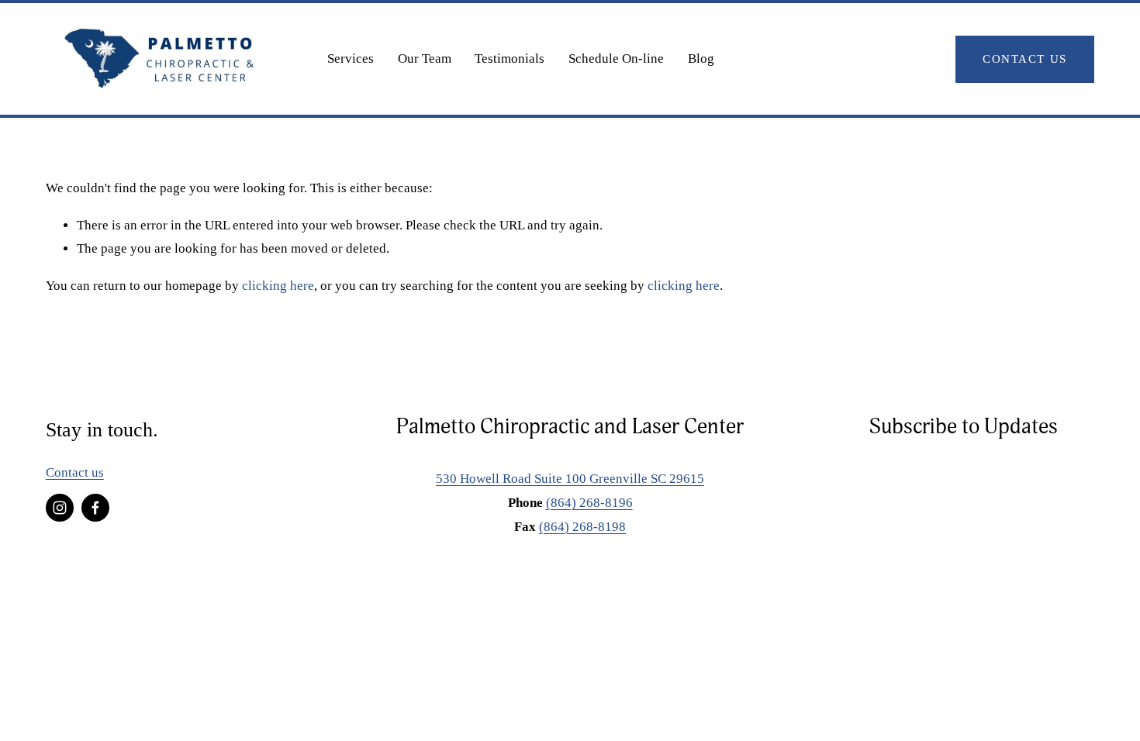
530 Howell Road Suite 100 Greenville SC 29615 (570, 478)
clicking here (278, 285)
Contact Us (1024, 58)
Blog (701, 58)
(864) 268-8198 (582, 526)
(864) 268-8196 (589, 502)
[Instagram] (60, 508)
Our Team (424, 58)
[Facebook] (95, 508)
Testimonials (509, 58)
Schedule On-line (616, 58)
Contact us (75, 472)
